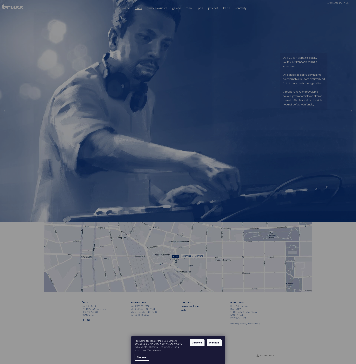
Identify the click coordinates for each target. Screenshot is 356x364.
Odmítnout (197, 342)
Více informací (154, 350)
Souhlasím (214, 342)
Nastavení (142, 357)
